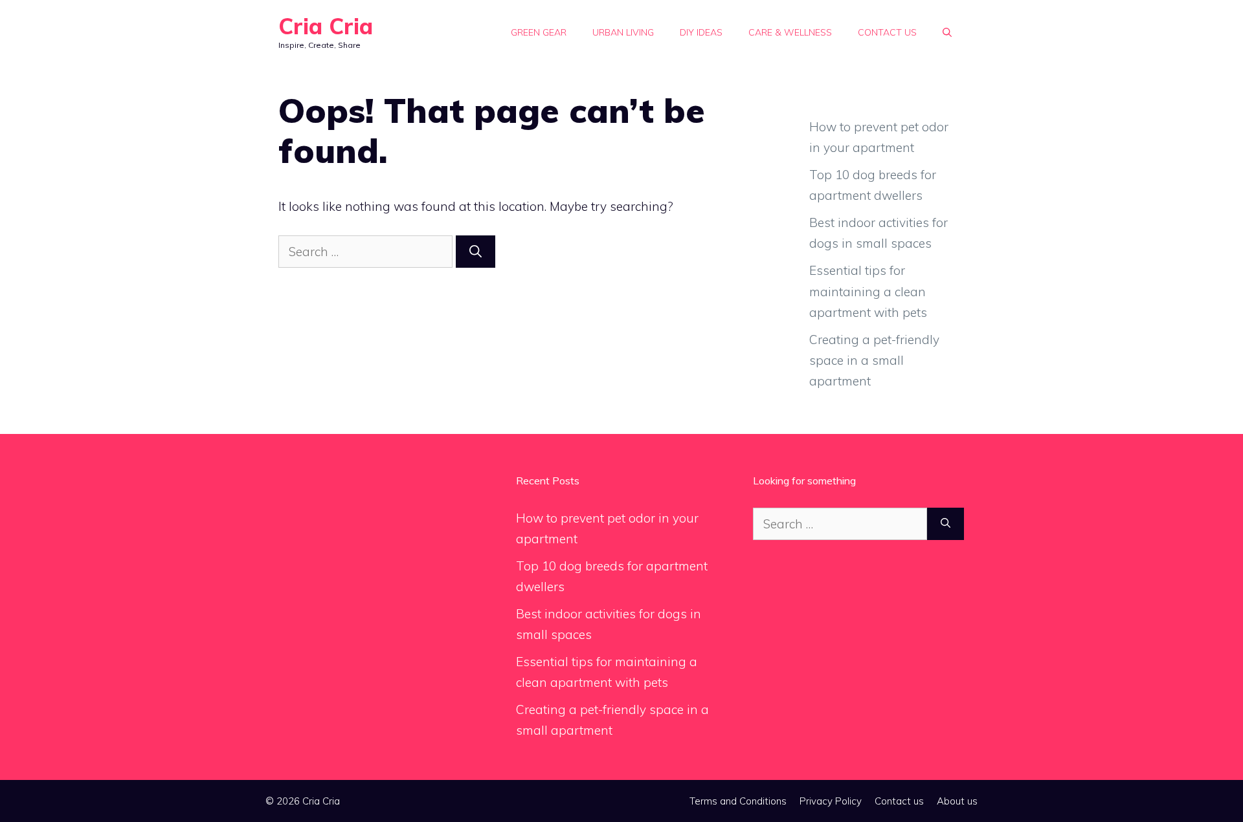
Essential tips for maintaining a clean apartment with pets (868, 291)
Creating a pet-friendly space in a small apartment (874, 360)
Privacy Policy (831, 801)
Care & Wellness (790, 32)
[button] (947, 32)
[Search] (475, 251)
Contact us (887, 32)
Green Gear (538, 32)
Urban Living (623, 32)
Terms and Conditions (738, 801)
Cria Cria (325, 26)
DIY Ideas (701, 32)
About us (957, 801)
